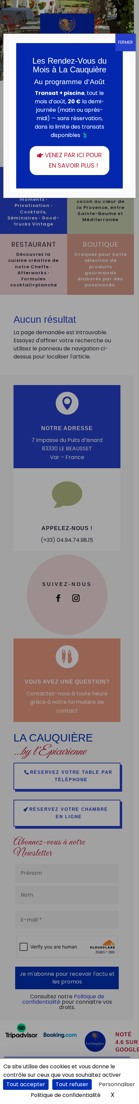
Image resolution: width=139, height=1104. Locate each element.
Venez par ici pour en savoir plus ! (73, 160)
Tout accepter (25, 1084)
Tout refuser (72, 1084)
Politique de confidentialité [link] (66, 1095)
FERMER (125, 42)
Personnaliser (117, 1084)
